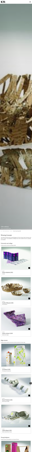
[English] (1, 231)
